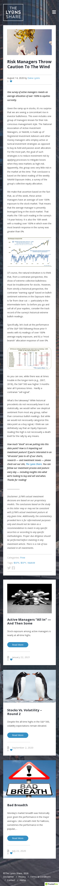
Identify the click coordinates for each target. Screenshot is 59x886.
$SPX (16, 562)
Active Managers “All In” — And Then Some (29, 621)
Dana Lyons (34, 77)
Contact (11, 880)
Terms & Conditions (40, 876)
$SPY (23, 562)
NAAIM (31, 562)
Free (22, 557)
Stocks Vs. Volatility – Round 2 (24, 712)
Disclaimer (8, 876)
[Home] (13, 12)
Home (23, 880)
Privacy (22, 876)
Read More (17, 644)
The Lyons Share (34, 464)
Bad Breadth (17, 805)
